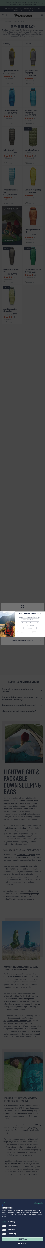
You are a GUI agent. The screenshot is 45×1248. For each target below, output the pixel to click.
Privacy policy (38, 1203)
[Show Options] (37, 623)
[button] (5, 1203)
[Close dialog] (43, 613)
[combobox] (29, 623)
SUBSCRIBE (30, 628)
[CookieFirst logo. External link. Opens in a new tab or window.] (2, 1206)
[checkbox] (4, 1226)
